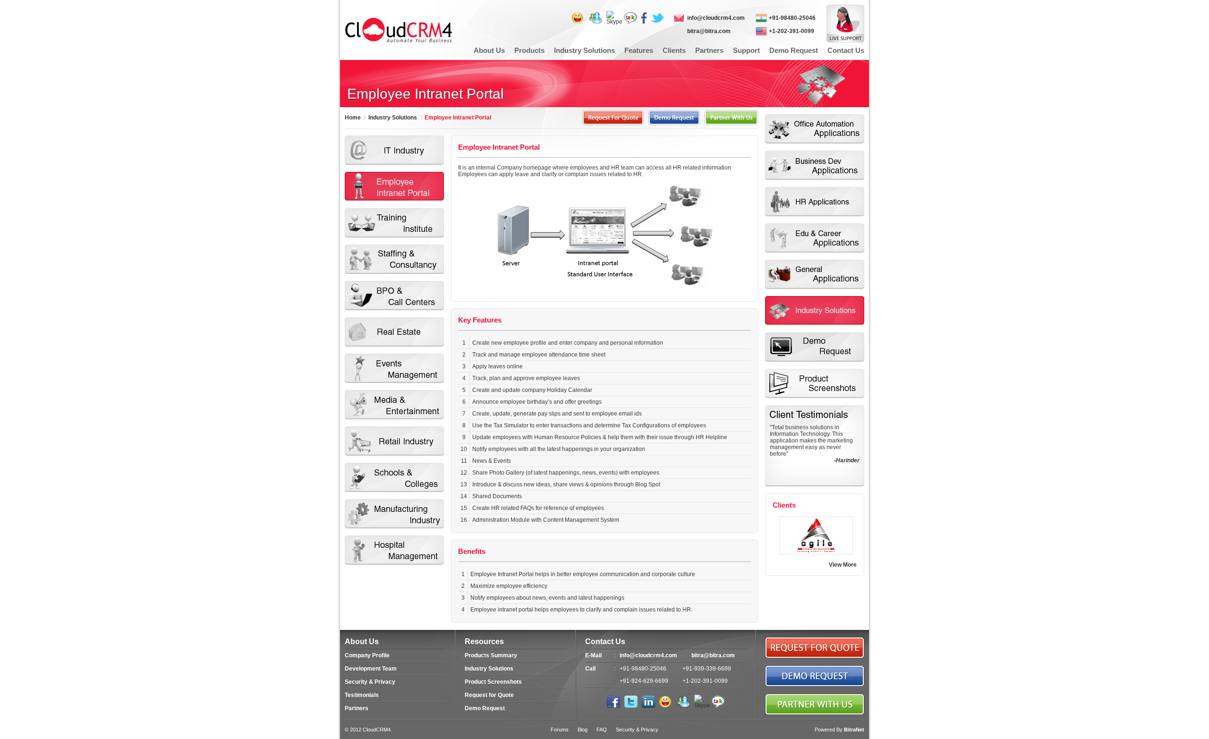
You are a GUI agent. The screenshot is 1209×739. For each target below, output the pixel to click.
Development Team (371, 668)
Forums (560, 729)
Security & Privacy (370, 682)
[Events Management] (394, 368)
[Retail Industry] (394, 441)
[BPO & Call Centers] (394, 295)
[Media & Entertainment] (394, 404)
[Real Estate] (394, 332)
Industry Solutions (489, 668)
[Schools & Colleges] (394, 477)
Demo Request (485, 708)
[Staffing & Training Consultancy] (394, 259)
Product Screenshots (493, 682)
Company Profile (367, 655)
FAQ (601, 729)
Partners (356, 708)
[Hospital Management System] (394, 550)
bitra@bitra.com (709, 31)
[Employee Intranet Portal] (394, 186)
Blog (582, 729)
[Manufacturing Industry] (394, 513)
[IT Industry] (394, 150)
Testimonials (362, 695)
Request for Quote (489, 695)
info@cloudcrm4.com (716, 18)
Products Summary (491, 655)
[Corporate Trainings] (394, 223)
